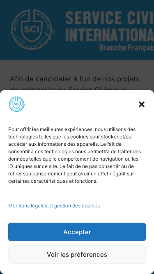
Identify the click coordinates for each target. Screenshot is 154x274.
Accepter (77, 232)
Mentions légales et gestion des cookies (54, 206)
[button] (142, 104)
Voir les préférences (77, 254)
